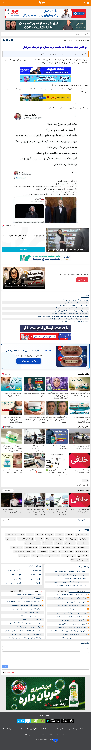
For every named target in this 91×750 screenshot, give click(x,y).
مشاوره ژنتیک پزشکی (31, 547)
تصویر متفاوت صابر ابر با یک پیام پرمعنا (74, 609)
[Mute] (51, 250)
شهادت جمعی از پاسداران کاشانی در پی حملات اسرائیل (70, 582)
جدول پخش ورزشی (12, 583)
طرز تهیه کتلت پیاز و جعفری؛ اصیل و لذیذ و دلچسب (25, 609)
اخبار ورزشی (69, 729)
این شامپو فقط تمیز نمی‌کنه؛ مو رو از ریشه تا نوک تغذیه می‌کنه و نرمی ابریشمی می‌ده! (63, 316)
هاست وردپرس (42, 551)
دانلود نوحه (53, 551)
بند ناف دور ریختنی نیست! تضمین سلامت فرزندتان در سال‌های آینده (68, 319)
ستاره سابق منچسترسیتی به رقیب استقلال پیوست (72, 617)
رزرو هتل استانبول (82, 543)
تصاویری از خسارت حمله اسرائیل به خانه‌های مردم (71, 585)
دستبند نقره (39, 535)
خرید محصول (82, 280)
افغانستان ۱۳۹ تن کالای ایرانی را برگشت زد (29, 594)
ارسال (5, 666)
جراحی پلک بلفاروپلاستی (32, 543)
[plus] (11, 40)
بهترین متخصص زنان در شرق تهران (24, 551)
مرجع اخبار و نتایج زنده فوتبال (54, 539)
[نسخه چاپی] (4, 40)
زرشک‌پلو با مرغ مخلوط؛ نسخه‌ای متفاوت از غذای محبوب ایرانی (22, 630)
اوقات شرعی (34, 583)
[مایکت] (24, 721)
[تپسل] (3, 225)
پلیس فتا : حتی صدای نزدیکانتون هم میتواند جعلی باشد (71, 308)
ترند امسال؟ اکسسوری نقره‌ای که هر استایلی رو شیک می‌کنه (70, 311)
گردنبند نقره (30, 535)
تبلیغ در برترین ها (32, 729)
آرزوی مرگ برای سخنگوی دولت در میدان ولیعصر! (71, 613)
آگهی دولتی (22, 729)
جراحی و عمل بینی (24, 556)
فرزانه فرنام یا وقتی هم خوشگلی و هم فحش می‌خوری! (25, 638)
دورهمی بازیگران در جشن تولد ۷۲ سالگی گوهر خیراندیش (24, 601)
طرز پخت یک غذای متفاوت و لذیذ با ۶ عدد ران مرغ (25, 623)
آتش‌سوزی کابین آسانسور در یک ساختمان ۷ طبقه (72, 605)
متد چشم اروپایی (70, 543)
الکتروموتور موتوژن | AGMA (79, 560)
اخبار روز (77, 729)
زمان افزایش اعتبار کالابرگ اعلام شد (31, 619)
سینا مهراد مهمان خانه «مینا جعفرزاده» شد (28, 627)
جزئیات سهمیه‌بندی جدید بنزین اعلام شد (29, 616)
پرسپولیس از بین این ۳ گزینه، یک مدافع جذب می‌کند (71, 627)
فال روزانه (15, 579)
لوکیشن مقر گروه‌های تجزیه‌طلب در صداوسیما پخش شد (69, 598)
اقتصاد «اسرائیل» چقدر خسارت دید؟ (75, 578)
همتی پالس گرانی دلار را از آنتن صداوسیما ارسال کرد (71, 594)
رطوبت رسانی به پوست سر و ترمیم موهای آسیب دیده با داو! (70, 313)
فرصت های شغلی (43, 729)
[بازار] (38, 721)
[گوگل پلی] (53, 721)
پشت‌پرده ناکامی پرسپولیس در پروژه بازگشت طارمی (71, 638)
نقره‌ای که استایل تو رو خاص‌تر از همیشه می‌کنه (74, 305)
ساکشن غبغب (49, 535)
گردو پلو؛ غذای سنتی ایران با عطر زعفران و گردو (73, 624)
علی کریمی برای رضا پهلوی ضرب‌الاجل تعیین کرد (72, 634)
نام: (88, 648)
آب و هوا (15, 574)
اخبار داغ (61, 591)
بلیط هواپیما (69, 535)
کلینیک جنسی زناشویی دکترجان (49, 547)
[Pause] (48, 250)
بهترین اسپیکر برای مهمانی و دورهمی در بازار (75, 300)
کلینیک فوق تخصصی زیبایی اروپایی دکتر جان (74, 547)
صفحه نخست (85, 729)
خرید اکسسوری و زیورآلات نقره (15, 535)
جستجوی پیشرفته (11, 729)
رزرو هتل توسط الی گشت (25, 539)
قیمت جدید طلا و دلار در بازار (32, 612)
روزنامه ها (35, 570)
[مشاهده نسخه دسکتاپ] (2, 2)
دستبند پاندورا (84, 539)
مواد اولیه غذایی (10, 539)
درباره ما (61, 729)
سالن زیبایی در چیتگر (82, 551)
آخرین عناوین (81, 591)
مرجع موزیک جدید (71, 539)
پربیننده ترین (36, 591)
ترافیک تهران (34, 579)
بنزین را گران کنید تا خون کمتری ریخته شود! (73, 602)
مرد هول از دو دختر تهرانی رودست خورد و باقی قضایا (25, 634)
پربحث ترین (13, 591)
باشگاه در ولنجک (47, 543)
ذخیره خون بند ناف (16, 547)
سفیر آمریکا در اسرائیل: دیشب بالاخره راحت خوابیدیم (70, 575)
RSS (3, 729)
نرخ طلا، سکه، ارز (13, 570)
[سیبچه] (67, 721)
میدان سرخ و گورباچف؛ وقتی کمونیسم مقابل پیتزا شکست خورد (68, 631)
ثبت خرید (23, 249)
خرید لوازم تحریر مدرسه (52, 556)
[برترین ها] (42, 3)
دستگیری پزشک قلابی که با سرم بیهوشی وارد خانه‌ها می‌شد (68, 620)
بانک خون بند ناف (37, 556)
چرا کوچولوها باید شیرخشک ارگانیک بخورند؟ (75, 322)
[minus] (7, 40)
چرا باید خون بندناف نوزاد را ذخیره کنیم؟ (76, 303)
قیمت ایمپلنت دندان (82, 535)
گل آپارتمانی (58, 543)
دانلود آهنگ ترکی (83, 556)
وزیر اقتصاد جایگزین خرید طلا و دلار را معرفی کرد (26, 605)
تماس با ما (53, 729)
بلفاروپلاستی (59, 535)
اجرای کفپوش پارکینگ (68, 556)
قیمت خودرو (34, 574)
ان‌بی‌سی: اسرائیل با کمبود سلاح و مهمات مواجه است (70, 571)
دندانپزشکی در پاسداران (66, 551)
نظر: (88, 652)
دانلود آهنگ (39, 539)
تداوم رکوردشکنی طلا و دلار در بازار (31, 598)
